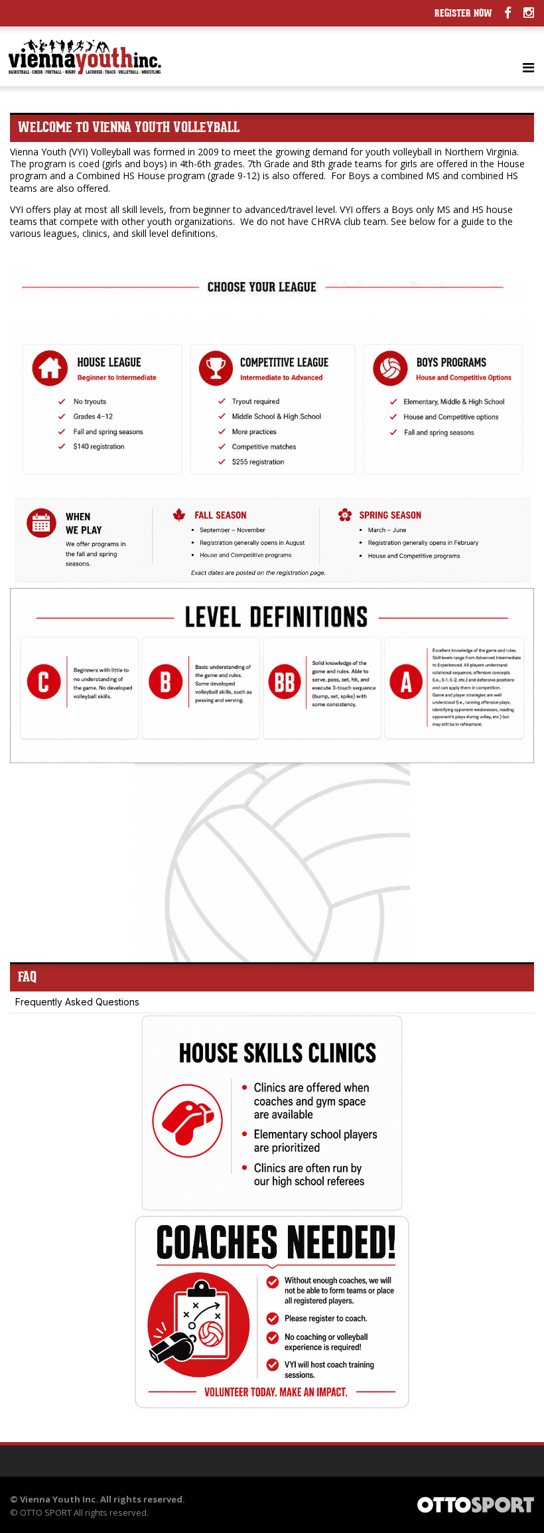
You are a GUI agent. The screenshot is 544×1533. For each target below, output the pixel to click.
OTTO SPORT (46, 1512)
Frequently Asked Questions (77, 1001)
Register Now (463, 14)
